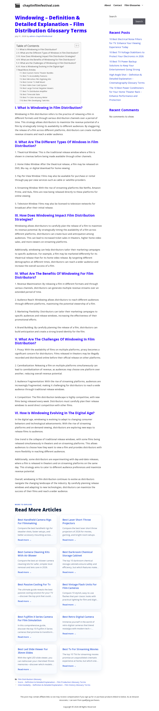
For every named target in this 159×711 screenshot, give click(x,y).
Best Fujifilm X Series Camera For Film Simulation (35, 618)
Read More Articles (27, 69)
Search (113, 16)
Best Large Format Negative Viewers (38, 88)
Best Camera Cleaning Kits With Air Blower (34, 553)
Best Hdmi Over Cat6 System (35, 85)
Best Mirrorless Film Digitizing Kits (37, 79)
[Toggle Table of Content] (75, 45)
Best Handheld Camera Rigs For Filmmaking (34, 521)
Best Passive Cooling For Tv (34, 584)
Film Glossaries (132, 5)
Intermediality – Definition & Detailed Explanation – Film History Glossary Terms (54, 685)
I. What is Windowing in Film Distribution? (37, 49)
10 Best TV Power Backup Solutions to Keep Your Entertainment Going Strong (124, 65)
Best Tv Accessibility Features (35, 76)
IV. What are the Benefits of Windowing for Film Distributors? (46, 59)
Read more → (24, 540)
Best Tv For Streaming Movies (80, 649)
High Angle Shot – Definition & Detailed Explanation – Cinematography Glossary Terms (127, 78)
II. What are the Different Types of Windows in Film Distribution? (48, 52)
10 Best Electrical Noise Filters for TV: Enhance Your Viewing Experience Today (125, 43)
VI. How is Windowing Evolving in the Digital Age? (41, 66)
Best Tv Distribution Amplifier (35, 91)
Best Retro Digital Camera (78, 616)
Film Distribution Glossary (29, 679)
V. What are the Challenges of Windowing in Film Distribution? (47, 63)
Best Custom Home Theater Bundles (38, 73)
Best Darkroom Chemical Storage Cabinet (77, 553)
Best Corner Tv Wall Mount (34, 82)
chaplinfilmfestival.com (41, 5)
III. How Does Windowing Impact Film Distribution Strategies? (47, 56)
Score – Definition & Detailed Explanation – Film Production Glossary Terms (52, 682)
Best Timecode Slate (31, 94)
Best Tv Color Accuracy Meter (35, 97)
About (107, 5)
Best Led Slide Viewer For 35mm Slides (33, 651)
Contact (117, 5)
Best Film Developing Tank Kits (36, 100)
